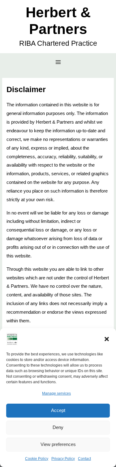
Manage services (56, 393)
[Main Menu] (58, 62)
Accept (58, 410)
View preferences (58, 444)
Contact (84, 458)
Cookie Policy (36, 458)
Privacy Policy (63, 458)
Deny (58, 427)
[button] (107, 339)
